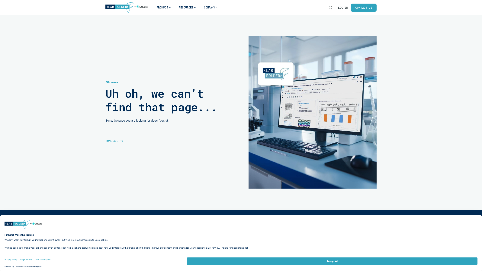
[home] (126, 7)
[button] (162, 7)
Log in (343, 7)
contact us (363, 7)
